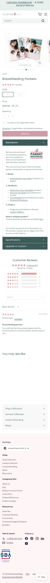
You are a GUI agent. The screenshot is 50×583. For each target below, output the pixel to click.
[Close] (45, 227)
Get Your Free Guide (25, 352)
